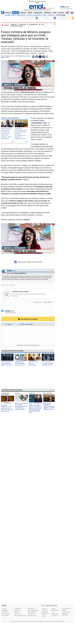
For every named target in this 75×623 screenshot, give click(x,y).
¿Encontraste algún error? (30, 262)
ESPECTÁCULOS (6, 613)
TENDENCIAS (17, 608)
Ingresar (62, 9)
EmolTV (37, 120)
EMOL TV (16, 612)
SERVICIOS (17, 610)
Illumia (17, 393)
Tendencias (47, 12)
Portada (8, 15)
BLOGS (44, 615)
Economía (16, 12)
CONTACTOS (31, 613)
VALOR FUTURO (66, 612)
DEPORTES (5, 612)
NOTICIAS (4, 608)
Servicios (61, 12)
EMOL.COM (45, 611)
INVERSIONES (55, 610)
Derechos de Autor (15, 621)
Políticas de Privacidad (26, 621)
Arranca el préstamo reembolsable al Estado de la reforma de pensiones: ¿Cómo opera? (7, 365)
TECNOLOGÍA (5, 615)
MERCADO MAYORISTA (65, 614)
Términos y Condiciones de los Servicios (41, 621)
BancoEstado (47, 393)
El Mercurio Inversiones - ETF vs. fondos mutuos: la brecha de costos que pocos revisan (7, 408)
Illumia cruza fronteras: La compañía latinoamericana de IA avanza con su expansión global (21, 406)
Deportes (23, 12)
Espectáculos (38, 12)
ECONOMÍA (5, 610)
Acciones (29, 15)
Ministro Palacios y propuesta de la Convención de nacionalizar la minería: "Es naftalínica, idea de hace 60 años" (6, 133)
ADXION (64, 610)
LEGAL (43, 616)
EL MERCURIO (45, 613)
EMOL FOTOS (17, 613)
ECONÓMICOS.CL (66, 608)
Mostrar (37, 2)
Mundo (30, 12)
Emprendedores (21, 15)
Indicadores (51, 15)
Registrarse (69, 9)
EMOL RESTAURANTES (20, 615)
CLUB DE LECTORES (45, 609)
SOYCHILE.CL (55, 615)
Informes (44, 15)
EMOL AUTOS (31, 608)
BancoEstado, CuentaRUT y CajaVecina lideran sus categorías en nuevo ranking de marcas (49, 406)
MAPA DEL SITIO (32, 615)
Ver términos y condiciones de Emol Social (28, 345)
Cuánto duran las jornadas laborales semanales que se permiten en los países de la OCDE (20, 365)
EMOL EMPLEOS (32, 612)
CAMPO (53, 608)
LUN (53, 612)
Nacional (8, 12)
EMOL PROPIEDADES (33, 610)
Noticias (13, 15)
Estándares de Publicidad (58, 621)
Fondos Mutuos (37, 15)
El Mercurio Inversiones (5, 394)
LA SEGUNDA (55, 613)
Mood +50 (32, 393)
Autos (54, 12)
